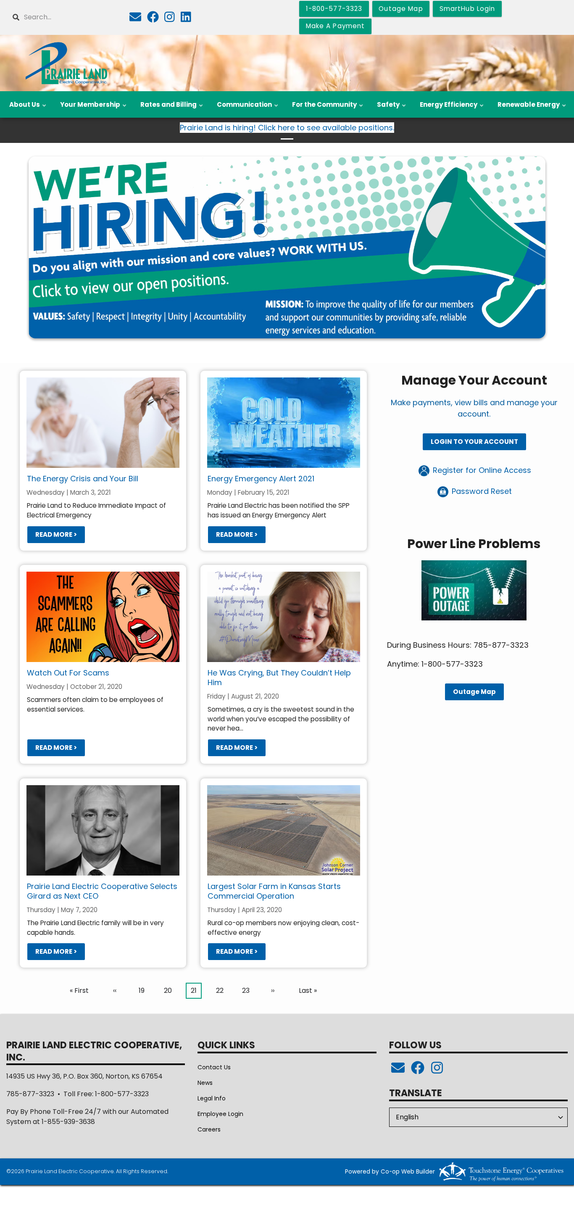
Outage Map (474, 692)
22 (222, 990)
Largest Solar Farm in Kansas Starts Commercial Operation (274, 891)
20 (170, 990)
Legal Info (211, 1098)
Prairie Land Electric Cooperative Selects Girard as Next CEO (102, 891)
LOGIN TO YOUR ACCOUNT (474, 442)
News (205, 1083)
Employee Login (220, 1114)
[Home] (66, 63)
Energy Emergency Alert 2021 (261, 478)
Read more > (56, 534)
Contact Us (214, 1067)
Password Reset (481, 491)
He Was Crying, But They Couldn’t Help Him (279, 677)
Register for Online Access (481, 470)
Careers (209, 1129)
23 (248, 990)
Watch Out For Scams (68, 672)
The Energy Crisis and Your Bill (82, 478)
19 (144, 990)
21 (196, 992)
